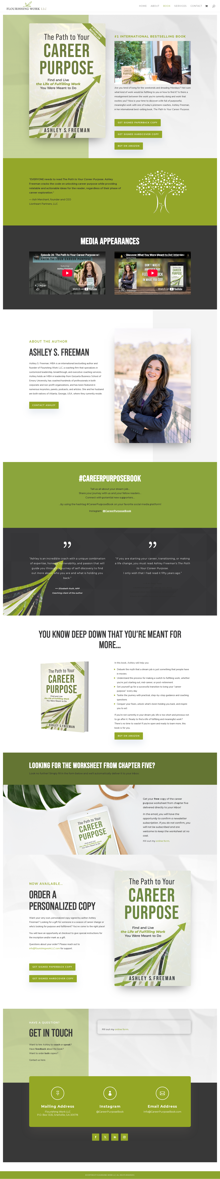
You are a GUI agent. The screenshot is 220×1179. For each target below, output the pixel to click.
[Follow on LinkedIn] (114, 1137)
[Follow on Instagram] (124, 1137)
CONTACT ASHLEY (44, 405)
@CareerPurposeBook (117, 511)
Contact (196, 6)
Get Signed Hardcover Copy (138, 134)
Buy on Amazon (129, 146)
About (155, 6)
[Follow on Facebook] (95, 1137)
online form (162, 841)
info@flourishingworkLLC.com (44, 948)
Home (143, 6)
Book (166, 6)
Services (180, 6)
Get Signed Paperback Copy (137, 122)
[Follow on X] (105, 1137)
